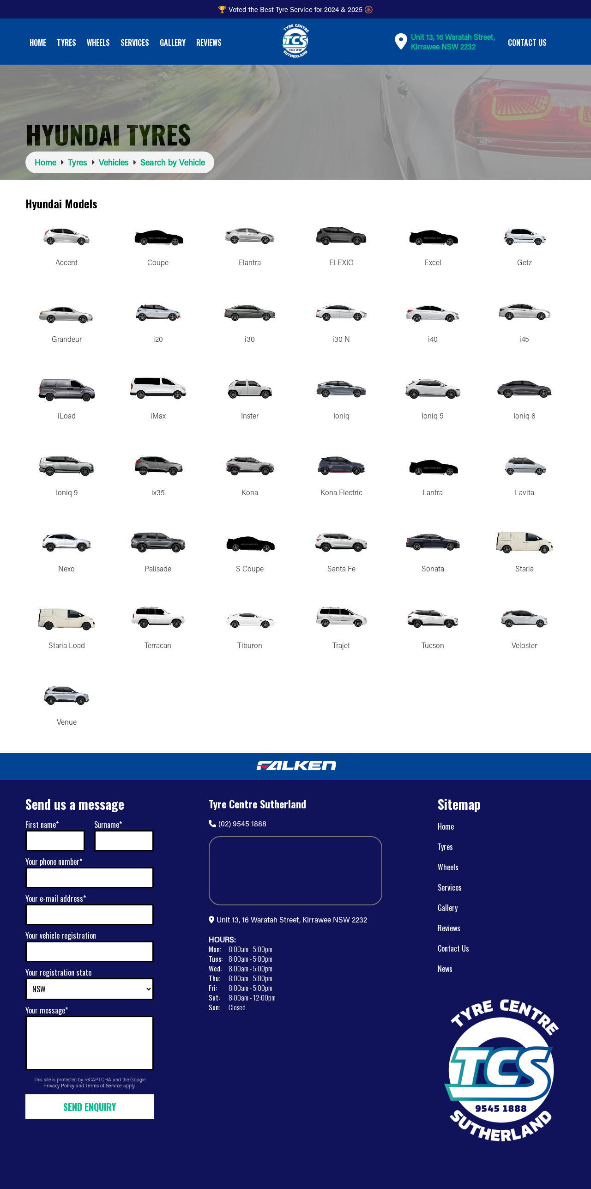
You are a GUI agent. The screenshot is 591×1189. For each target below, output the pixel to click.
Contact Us (527, 42)
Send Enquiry (89, 1107)
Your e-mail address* (55, 898)
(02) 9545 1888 (242, 823)
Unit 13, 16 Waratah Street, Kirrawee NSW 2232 (292, 919)
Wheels (98, 42)
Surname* (108, 824)
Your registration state (58, 972)
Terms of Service (104, 1085)
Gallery (173, 42)
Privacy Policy (59, 1085)
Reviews (209, 42)
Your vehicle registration (60, 935)
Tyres (66, 42)
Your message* (46, 1010)
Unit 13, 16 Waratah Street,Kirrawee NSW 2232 (453, 41)
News (445, 968)
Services (135, 42)
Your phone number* (53, 861)
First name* (42, 824)
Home (38, 42)
